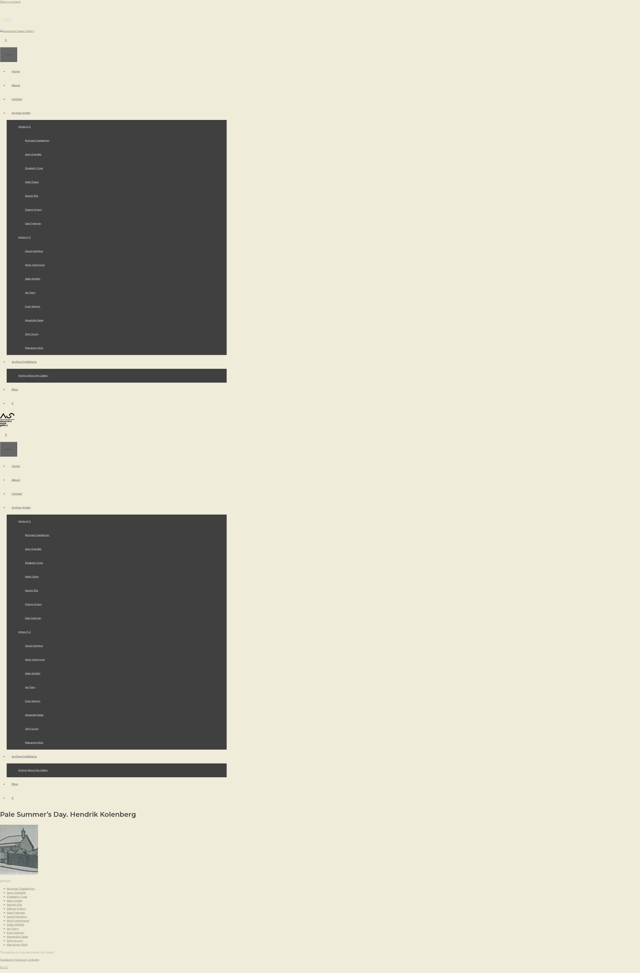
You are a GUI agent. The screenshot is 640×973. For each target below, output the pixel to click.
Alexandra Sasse (34, 320)
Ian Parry (30, 292)
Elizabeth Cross (34, 168)
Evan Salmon (32, 306)
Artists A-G (24, 126)
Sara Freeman (33, 223)
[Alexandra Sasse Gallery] (17, 31)
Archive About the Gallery (33, 375)
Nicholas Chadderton (37, 140)
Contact (17, 99)
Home (16, 71)
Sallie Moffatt (32, 278)
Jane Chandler (33, 154)
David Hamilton (34, 251)
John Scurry (32, 334)
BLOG (4, 967)
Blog (15, 389)
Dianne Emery (33, 209)
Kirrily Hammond (35, 265)
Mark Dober (32, 182)
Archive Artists (21, 113)
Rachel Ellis (31, 195)
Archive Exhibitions (24, 361)
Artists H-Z (24, 237)
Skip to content (10, 1)
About (16, 85)
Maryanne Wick (34, 347)
